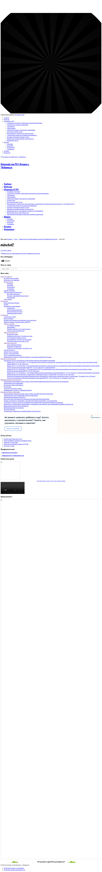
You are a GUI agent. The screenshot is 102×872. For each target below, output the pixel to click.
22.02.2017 (4, 250)
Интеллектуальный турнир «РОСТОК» (16, 444)
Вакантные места (12, 140)
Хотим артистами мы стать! (13, 439)
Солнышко (10, 149)
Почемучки (11, 147)
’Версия (7, 261)
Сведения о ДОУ (9, 121)
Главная (6, 118)
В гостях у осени (9, 446)
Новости (6, 119)
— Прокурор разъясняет (9, 452)
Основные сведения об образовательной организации (24, 123)
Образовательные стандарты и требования (21, 130)
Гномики (10, 144)
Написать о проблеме (13, 428)
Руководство (11, 200)
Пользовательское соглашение (14, 868)
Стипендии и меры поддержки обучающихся (22, 135)
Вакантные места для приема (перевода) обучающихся (25, 211)
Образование (11, 128)
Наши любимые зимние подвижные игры (17, 441)
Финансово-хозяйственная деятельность (20, 139)
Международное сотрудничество (18, 213)
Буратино (10, 146)
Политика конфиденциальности (14, 870)
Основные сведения (13, 192)
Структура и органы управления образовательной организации (28, 193)
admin (9, 250)
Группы (6, 142)
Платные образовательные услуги (18, 137)
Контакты (7, 153)
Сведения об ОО (11, 189)
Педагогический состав (14, 132)
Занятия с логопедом (11, 442)
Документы (11, 126)
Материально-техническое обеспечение (20, 133)
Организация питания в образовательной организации (25, 214)
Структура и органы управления (17, 125)
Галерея (6, 151)
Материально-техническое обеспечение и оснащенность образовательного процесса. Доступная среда (40, 204)
